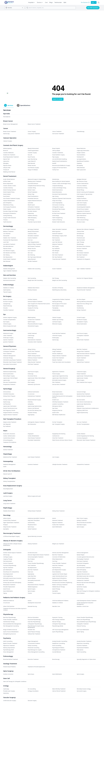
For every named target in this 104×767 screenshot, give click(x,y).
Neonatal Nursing (32, 606)
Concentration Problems (34, 643)
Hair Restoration (32, 424)
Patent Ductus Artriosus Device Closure (62, 440)
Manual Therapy (56, 621)
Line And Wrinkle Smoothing (59, 159)
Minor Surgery (80, 380)
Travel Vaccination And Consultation (61, 362)
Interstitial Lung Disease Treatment (12, 360)
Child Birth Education (8, 394)
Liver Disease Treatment (34, 457)
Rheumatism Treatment (9, 584)
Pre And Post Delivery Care (34, 410)
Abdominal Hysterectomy (9, 371)
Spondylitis (6, 529)
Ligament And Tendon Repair (59, 574)
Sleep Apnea (80, 650)
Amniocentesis (7, 392)
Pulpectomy (31, 213)
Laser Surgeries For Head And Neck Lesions (39, 303)
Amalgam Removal (81, 179)
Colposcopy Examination (83, 150)
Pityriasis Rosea (7, 165)
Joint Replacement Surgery (59, 569)
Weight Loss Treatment (58, 543)
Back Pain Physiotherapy (9, 617)
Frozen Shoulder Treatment (59, 563)
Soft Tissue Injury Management (60, 629)
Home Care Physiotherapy (83, 619)
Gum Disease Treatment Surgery (11, 198)
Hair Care (30, 240)
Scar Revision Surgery (33, 167)
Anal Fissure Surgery (82, 333)
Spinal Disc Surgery (82, 586)
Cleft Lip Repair (56, 150)
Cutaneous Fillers (32, 233)
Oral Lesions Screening (58, 205)
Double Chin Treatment (9, 155)
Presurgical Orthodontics (9, 213)
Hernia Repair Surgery (9, 376)
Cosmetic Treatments (57, 152)
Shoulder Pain (80, 584)
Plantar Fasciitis (32, 165)
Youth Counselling (81, 652)
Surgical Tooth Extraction (9, 217)
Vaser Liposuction (81, 169)
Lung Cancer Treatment (34, 133)
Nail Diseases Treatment (34, 246)
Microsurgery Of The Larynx (59, 303)
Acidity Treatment (32, 333)
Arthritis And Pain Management (60, 552)
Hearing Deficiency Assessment (85, 301)
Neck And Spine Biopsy (83, 578)
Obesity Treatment (32, 543)
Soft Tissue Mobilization (83, 629)
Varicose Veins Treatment (58, 384)
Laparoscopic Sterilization (9, 406)
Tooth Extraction (7, 222)
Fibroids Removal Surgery (34, 399)
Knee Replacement (8, 488)
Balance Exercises (7, 299)
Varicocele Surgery (81, 691)
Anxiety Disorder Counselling (59, 641)
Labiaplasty (31, 404)
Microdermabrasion (8, 246)
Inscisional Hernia (32, 376)
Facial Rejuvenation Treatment (11, 157)
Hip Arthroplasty (81, 565)
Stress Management (8, 652)
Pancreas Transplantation (9, 382)
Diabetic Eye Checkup (57, 319)
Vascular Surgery (32, 700)
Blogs (51, 2)
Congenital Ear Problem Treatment (61, 299)
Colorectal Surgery (57, 335)
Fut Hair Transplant (57, 422)
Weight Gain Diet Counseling (35, 280)
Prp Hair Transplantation (83, 424)
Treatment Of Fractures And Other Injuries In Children (14, 609)
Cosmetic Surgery (32, 152)
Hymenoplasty (7, 290)
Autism (54, 518)
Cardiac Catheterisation (9, 436)
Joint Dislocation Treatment (84, 567)
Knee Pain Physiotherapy (34, 621)
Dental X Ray (31, 194)
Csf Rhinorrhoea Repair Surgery (11, 536)
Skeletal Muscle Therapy (58, 586)
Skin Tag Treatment (57, 257)
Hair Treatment (56, 240)
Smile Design (55, 215)
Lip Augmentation (81, 159)
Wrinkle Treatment (32, 261)
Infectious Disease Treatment (35, 358)
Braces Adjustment (8, 183)
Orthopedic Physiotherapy (59, 624)
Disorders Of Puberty (57, 287)
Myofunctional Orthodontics (59, 578)
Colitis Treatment (7, 335)
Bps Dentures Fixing (82, 181)
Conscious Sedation (82, 185)
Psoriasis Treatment (82, 248)
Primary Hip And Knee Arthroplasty (12, 582)
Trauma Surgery (56, 593)
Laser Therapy (80, 242)
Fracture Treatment (8, 563)
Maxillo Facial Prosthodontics (59, 161)
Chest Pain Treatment (57, 438)
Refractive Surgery (57, 324)
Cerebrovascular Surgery (9, 700)
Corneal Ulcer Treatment (34, 319)
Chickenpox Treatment (9, 351)
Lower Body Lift (32, 161)
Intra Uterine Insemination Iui (84, 402)
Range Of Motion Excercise (10, 629)
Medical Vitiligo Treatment (34, 244)
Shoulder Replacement (9, 586)
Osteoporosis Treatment (83, 580)
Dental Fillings (80, 190)
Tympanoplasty (56, 310)
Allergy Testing (31, 349)
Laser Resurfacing (32, 159)
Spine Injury (31, 527)
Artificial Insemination (33, 392)
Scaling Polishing (7, 215)
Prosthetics (30, 582)
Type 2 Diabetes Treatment (10, 271)
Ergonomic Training (57, 617)
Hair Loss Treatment (82, 422)
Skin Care (30, 252)
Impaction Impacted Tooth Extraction (61, 198)
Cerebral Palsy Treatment (9, 520)
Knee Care (30, 572)
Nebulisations (80, 360)
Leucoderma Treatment (9, 244)
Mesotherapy (80, 244)
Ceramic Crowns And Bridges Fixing (61, 183)
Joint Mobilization (7, 569)
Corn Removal (6, 233)
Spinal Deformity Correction (35, 536)
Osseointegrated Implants (83, 207)
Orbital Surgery (7, 324)
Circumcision (31, 394)
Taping (5, 593)
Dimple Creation (81, 152)
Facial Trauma (31, 157)
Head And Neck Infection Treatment (86, 353)
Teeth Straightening (57, 217)
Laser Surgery (31, 380)
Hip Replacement (32, 567)
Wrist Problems (81, 593)
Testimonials (58, 2)
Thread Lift (6, 169)
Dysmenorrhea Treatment (83, 394)
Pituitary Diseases (32, 290)
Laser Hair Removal (57, 242)
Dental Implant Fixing (8, 192)
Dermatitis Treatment (33, 235)
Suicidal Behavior (56, 652)
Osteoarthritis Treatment (83, 464)
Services (10, 105)
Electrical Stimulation (33, 617)
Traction (30, 593)
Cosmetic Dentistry (8, 187)
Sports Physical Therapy (34, 631)
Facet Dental (6, 196)
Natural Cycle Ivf (7, 474)
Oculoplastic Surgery (82, 321)
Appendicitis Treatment (58, 371)
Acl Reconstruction (32, 552)
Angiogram (30, 433)
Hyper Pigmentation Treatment (11, 522)
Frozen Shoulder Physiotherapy (36, 563)
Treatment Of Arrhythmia (9, 442)
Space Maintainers (81, 215)
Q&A (64, 2)
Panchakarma (6, 116)
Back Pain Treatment (82, 349)
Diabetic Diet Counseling (34, 268)
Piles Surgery (31, 382)
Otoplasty (79, 163)
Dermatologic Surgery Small (59, 235)
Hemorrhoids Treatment (83, 339)
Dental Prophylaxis (32, 192)
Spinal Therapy (56, 589)
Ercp (78, 337)
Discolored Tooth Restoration (59, 194)
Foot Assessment (7, 561)
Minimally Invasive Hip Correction (85, 576)
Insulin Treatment (56, 268)
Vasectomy (6, 693)
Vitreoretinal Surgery (33, 326)
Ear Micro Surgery (7, 301)
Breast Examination (57, 392)
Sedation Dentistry (32, 215)
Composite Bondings (57, 185)
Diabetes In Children (8, 287)
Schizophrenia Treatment (58, 650)
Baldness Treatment (8, 231)
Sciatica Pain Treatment (58, 524)
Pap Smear (55, 408)
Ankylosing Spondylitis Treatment (36, 518)
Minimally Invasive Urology (84, 689)
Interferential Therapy (9, 621)
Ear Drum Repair (81, 299)
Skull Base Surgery (81, 524)
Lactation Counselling (57, 404)
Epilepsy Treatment (82, 520)
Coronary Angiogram (82, 438)
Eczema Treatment (32, 238)
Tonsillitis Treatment (8, 310)
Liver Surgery (55, 457)
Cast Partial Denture (33, 183)
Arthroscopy (6, 554)
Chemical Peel (80, 231)
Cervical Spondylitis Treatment (35, 557)
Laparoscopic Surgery (82, 378)
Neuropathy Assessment (34, 580)
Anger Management (33, 641)
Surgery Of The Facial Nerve (59, 167)
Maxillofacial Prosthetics (83, 161)
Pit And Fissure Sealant (83, 209)
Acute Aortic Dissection (9, 433)
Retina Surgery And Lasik (9, 326)
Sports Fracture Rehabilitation (11, 631)
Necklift (54, 163)
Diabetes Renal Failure (33, 287)
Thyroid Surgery (7, 292)
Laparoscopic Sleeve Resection (60, 378)
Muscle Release (32, 578)
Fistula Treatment (81, 373)
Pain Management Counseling (11, 626)
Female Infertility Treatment (84, 396)
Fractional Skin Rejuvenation (10, 240)
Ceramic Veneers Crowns (9, 185)
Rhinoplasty (80, 165)
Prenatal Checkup (32, 412)
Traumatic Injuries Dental (34, 222)
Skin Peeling (6, 255)
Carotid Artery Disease (9, 438)
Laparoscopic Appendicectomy (60, 376)
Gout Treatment (32, 565)
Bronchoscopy (55, 659)
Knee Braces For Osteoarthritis (11, 572)
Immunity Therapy (8, 358)
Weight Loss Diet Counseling (59, 280)
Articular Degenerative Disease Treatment (38, 554)
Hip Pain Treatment (8, 567)
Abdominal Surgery (8, 333)
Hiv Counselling (32, 689)
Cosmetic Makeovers (8, 152)
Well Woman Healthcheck (58, 414)
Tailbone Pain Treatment (34, 634)
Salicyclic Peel (6, 167)
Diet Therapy (55, 278)
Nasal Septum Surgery (58, 306)
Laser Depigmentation (33, 242)
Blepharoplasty (31, 317)
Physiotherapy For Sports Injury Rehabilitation (36, 626)
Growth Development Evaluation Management (85, 603)
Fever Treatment (7, 353)
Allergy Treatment (56, 349)
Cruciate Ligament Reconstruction (85, 557)
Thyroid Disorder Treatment (84, 290)
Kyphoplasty (31, 574)
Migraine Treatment (57, 522)
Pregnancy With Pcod (82, 410)
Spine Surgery (80, 527)
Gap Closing (55, 196)
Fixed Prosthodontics (33, 196)
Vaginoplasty (31, 414)
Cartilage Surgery (7, 557)
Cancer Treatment (56, 131)
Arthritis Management (82, 552)
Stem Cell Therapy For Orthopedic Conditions (88, 591)
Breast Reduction (81, 148)
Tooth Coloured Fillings (83, 219)
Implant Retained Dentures (35, 200)
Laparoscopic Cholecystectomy (84, 376)
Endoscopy (30, 337)
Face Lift (30, 155)
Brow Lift (5, 150)
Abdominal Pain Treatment (10, 349)
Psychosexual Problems (83, 647)
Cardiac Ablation (81, 433)
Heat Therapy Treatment (58, 619)
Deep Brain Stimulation (34, 520)
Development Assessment (34, 602)
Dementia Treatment (57, 520)
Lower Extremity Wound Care (59, 576)
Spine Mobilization (57, 527)
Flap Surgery (55, 157)
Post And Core (55, 211)
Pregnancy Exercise (57, 410)
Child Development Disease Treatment (86, 600)
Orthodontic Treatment (34, 207)
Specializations (25, 105)
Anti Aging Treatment (33, 229)
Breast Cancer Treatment (34, 124)
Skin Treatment (81, 257)
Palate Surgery (7, 209)
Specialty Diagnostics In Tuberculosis (86, 659)
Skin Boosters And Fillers (9, 252)
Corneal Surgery (81, 317)
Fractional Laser (81, 238)
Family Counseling (32, 645)
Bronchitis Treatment (33, 659)
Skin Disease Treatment (83, 252)
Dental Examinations (57, 190)
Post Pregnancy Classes (9, 410)
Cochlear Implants (32, 299)
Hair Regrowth (7, 424)
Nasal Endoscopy (7, 306)
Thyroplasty (55, 308)
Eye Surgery (6, 321)
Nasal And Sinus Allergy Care (84, 303)
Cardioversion (55, 436)
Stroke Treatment (32, 529)
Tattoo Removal (81, 167)
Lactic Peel (6, 242)
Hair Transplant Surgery (58, 424)
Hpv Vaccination (81, 240)
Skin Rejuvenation (7, 257)
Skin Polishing (31, 255)
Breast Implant (56, 148)
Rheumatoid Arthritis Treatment (36, 584)
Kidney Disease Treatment (34, 511)
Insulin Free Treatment (58, 358)
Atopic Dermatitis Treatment (59, 229)
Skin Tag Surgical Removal (34, 257)
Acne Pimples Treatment (9, 229)
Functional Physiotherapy (9, 565)
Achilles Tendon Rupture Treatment (12, 552)
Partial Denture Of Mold (34, 209)
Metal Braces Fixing (8, 205)
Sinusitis (5, 308)
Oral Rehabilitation (81, 205)
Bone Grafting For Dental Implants (61, 181)
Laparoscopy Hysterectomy (34, 406)
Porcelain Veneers (32, 211)
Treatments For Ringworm (83, 259)
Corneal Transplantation (9, 319)
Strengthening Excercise (9, 634)
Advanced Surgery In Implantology (37, 179)
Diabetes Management (9, 268)
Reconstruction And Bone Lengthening (62, 582)
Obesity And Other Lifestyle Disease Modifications (12, 544)
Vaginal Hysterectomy (82, 412)
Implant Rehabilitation (9, 200)
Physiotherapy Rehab (57, 626)
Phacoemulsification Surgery (35, 324)
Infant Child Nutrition (8, 606)
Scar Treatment (32, 250)
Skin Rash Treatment (82, 255)
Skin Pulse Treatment (57, 255)
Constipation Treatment (83, 335)
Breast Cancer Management (10, 124)
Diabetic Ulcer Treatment (9, 238)
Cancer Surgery (32, 131)
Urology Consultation (33, 691)
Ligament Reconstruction (83, 574)
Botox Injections (56, 231)
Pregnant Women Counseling (10, 412)
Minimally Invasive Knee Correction (12, 578)
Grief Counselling (56, 645)
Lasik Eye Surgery (56, 321)
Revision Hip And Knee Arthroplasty (86, 582)
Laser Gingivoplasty (57, 202)
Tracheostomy (31, 310)
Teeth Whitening (81, 217)
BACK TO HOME (57, 99)
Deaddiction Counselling (58, 643)
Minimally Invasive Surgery (59, 380)
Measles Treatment (57, 360)
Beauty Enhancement (33, 148)
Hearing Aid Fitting (57, 301)
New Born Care (56, 606)
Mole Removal (31, 163)
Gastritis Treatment (8, 339)
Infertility (30, 402)
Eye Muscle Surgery (82, 319)
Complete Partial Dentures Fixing (36, 185)
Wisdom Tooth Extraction (58, 222)
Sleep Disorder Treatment (34, 362)
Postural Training (81, 626)
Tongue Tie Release (33, 169)
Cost (46, 2)
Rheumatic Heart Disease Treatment (12, 362)
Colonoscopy (31, 335)
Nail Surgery (55, 246)
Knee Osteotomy (56, 572)
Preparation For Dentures (83, 211)
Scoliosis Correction (8, 674)
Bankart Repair (80, 554)
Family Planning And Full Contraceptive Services (62, 396)
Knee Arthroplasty (81, 569)
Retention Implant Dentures (84, 213)
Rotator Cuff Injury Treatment (59, 584)
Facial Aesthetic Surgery (58, 155)
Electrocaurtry (55, 238)
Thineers (5, 219)
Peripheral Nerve (32, 524)
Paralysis (5, 524)
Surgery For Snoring (33, 308)
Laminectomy (31, 522)
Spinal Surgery (31, 589)
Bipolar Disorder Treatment (10, 643)
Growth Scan (55, 399)
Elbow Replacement (57, 559)
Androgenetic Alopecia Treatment (36, 422)
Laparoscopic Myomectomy (84, 404)
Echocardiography (8, 440)
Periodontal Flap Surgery (58, 209)
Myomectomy (80, 406)
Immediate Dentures (33, 198)
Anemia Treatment (8, 449)
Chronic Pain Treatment (34, 351)
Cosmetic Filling (32, 187)
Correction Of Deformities (58, 557)
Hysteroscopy (6, 402)
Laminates (30, 202)
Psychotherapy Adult (8, 650)
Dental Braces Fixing (82, 187)
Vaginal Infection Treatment (10, 414)
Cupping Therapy (7, 559)
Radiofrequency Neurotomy (59, 290)
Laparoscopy (6, 380)
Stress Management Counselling (36, 652)
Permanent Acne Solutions (83, 246)
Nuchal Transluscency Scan (10, 408)
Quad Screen (55, 412)
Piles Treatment (56, 382)
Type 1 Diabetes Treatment (84, 268)
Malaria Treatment (32, 360)
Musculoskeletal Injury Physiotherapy (86, 621)
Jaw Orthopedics (7, 202)
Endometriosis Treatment (34, 396)
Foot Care (30, 561)
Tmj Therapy (31, 219)
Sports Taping (80, 631)
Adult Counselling (7, 641)
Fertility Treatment (8, 399)
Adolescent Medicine (8, 600)
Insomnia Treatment (33, 464)
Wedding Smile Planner (9, 172)
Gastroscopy (6, 133)
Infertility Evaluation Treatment (60, 402)
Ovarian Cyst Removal (33, 408)
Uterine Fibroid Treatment (59, 691)
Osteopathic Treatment (83, 624)
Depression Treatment (9, 645)
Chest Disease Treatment (34, 438)
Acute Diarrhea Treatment (59, 333)
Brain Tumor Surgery (82, 518)
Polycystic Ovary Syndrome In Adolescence (88, 408)
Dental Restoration (57, 192)
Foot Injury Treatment (82, 561)
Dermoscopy (80, 235)
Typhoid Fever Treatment (83, 362)
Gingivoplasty (80, 196)
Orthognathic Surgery (57, 207)
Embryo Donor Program (9, 396)
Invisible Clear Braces (82, 200)
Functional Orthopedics (83, 563)
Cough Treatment (56, 351)
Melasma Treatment (57, 244)
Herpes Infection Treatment (59, 355)
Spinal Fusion (6, 589)
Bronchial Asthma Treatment (10, 659)
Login (92, 2)
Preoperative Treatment (9, 384)
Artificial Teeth (7, 181)
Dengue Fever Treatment (83, 351)
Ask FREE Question (92, 8)
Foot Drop (54, 561)
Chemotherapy (80, 131)
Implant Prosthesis (81, 198)
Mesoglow (5, 163)
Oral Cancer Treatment (58, 133)
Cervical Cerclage (81, 392)
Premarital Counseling (33, 647)
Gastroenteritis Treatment (34, 339)
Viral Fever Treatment (33, 364)
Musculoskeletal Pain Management (12, 624)
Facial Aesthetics (81, 155)
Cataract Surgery (7, 141)
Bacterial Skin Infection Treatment (85, 229)
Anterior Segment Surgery (10, 317)
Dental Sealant (7, 194)
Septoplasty (80, 306)
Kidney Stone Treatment (58, 511)
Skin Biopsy (80, 250)
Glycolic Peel (6, 159)
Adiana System (7, 518)
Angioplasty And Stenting (58, 433)
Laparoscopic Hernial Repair (10, 378)
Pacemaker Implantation (34, 440)
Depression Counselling (83, 643)
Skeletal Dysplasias (32, 586)
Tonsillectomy (80, 308)
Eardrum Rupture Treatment (35, 301)
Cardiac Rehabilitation (33, 436)
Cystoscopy (6, 689)
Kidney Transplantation (9, 481)
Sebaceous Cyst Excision (34, 384)
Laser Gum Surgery (82, 202)
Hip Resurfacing (56, 567)
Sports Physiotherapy (57, 631)
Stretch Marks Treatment (9, 259)
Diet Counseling (32, 278)
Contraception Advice (57, 394)
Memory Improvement (9, 647)
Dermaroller (6, 235)
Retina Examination (82, 324)
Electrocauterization (8, 373)
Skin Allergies (55, 250)
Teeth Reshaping (32, 217)
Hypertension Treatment (83, 355)
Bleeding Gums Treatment (34, 181)
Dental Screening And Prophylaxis (85, 192)
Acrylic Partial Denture (9, 179)
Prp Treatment (56, 248)
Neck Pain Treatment (8, 580)
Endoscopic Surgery (8, 337)
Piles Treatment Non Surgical (84, 382)
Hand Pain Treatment (57, 565)
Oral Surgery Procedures (9, 207)
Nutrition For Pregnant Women (85, 278)
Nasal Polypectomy (32, 306)
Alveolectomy (55, 179)
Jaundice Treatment (8, 342)
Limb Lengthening (8, 576)
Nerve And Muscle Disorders (84, 522)
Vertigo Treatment (81, 310)
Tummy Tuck (55, 169)
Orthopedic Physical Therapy (59, 580)
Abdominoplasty (7, 148)
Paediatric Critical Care (82, 606)
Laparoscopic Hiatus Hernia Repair (36, 378)
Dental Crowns (31, 190)
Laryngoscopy (6, 303)
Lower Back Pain (32, 576)
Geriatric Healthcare (57, 353)
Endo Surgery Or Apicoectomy (84, 194)
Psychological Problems (58, 647)
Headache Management (9, 355)
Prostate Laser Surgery (9, 691)
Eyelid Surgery (31, 321)
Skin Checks (55, 252)
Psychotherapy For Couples (35, 650)
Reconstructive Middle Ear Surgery (61, 165)
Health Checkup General (34, 355)
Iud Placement (7, 404)
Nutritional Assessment (9, 280)
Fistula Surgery (56, 373)
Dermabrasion (80, 233)
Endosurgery (55, 337)
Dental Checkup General (9, 190)
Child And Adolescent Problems (60, 600)
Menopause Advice (57, 406)
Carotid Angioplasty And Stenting (85, 436)
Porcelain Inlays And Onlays (10, 211)
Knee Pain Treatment (82, 572)
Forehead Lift (80, 157)
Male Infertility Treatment (58, 689)
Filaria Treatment (32, 353)
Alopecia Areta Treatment (9, 422)
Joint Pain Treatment (33, 569)
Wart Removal (6, 261)
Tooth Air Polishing (57, 219)
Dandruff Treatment (57, 233)
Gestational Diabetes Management (86, 287)
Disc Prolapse (31, 559)
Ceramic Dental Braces (82, 183)
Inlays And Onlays (57, 200)
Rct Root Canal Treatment (58, 213)
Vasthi (4, 466)
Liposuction (6, 161)
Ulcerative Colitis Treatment (35, 342)
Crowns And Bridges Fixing (59, 187)
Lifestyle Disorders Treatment (59, 464)
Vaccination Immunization (10, 364)
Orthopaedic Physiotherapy (35, 624)
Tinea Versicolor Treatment (59, 259)
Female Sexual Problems (9, 666)
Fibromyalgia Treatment (83, 559)
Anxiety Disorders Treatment (84, 641)
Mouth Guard (31, 205)
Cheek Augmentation (33, 150)
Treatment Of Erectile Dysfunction (36, 666)
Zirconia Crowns (81, 222)
